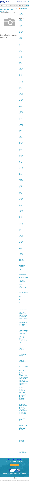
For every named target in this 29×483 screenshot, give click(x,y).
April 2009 (20, 247)
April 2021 (20, 76)
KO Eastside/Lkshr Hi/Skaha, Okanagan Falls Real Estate (22, 316)
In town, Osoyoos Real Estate (22, 287)
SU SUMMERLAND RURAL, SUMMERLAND (22, 433)
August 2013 (20, 185)
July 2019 (20, 101)
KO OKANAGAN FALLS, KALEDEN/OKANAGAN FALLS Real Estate (23, 323)
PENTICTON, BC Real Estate (22, 412)
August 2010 (20, 228)
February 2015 (21, 163)
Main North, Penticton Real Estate (23, 325)
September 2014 (21, 169)
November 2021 (21, 70)
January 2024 (21, 49)
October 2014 (21, 168)
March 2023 (20, 56)
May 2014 (20, 174)
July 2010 (20, 229)
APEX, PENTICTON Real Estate (23, 261)
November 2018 (21, 111)
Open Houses (21, 14)
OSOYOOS (20, 362)
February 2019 (21, 107)
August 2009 (20, 242)
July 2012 (20, 200)
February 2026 (21, 26)
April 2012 (20, 204)
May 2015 (20, 160)
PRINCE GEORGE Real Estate (22, 418)
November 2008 (21, 253)
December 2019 (21, 95)
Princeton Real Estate (22, 420)
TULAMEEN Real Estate (22, 441)
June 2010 (20, 230)
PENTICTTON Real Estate (22, 413)
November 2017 (21, 125)
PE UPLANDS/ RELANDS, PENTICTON (22, 389)
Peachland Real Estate (22, 395)
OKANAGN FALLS (21, 353)
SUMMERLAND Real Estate (22, 440)
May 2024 (20, 44)
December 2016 (21, 138)
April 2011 (20, 218)
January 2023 (21, 57)
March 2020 (20, 92)
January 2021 (21, 80)
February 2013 (21, 192)
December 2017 (21, 124)
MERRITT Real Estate (22, 329)
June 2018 (20, 117)
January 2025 (21, 38)
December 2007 (21, 254)
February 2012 (21, 206)
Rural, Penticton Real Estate (22, 428)
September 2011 (21, 212)
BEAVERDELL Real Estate (22, 265)
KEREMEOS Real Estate (22, 312)
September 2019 (21, 99)
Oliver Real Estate (21, 359)
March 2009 (20, 248)
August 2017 (20, 129)
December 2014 (21, 166)
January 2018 (21, 123)
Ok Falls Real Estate (21, 347)
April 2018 (20, 119)
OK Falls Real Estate (21, 348)
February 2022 (21, 68)
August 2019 (20, 100)
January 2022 (21, 69)
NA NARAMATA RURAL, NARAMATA (23, 330)
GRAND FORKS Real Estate (22, 282)
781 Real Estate (21, 259)
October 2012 (21, 197)
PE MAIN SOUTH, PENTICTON (23, 383)
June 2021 (20, 74)
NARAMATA (20, 335)
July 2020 (20, 87)
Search (27, 5)
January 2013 (21, 193)
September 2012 (21, 198)
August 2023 (20, 51)
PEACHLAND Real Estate (22, 398)
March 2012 (20, 205)
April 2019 (20, 105)
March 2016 (20, 149)
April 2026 (20, 24)
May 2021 (20, 75)
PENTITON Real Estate (22, 414)
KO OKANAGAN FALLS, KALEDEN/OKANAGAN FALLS (23, 320)
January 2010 (21, 236)
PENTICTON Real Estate (22, 407)
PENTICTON (21, 403)
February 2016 (21, 150)
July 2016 (20, 144)
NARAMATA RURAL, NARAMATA (23, 340)
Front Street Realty (21, 280)
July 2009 (20, 243)
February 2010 (21, 235)
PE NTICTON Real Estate (22, 385)
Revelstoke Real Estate (22, 424)
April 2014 (20, 175)
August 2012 (20, 199)
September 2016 (21, 142)
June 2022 (20, 63)
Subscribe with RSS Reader (23, 8)
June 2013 (20, 187)
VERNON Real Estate (21, 451)
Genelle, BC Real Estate (22, 281)
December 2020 (21, 81)
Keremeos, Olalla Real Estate (22, 313)
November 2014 (21, 167)
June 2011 (20, 216)
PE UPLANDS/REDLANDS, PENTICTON (22, 391)
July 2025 (20, 33)
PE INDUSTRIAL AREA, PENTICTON (23, 377)
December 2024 (21, 39)
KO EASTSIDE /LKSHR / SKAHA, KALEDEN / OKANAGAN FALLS (23, 315)
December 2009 (21, 237)
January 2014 (21, 179)
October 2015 (21, 154)
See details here (2, 32)
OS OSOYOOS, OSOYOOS (22, 361)
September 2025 (21, 31)
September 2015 (21, 155)
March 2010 (20, 234)
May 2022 (20, 64)
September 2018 (21, 113)
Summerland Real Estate (22, 439)
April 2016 (20, 148)
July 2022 (20, 62)
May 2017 (20, 132)
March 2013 (20, 191)
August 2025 (20, 32)
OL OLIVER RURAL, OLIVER (22, 354)
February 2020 (21, 93)
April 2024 (20, 45)
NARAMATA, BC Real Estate (22, 343)
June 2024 (20, 43)
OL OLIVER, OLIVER (21, 355)
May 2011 (20, 217)
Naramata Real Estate (21, 336)
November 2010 (21, 224)
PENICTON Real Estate (22, 399)
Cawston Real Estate (21, 270)
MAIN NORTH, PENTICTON (22, 324)
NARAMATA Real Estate (22, 339)
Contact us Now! (14, 464)
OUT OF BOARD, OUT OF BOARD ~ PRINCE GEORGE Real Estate (23, 370)
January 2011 (21, 222)
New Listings (20, 13)
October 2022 (21, 58)
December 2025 (21, 27)
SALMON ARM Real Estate (22, 429)
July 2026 (20, 20)
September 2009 (21, 241)
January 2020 (21, 94)
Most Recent (20, 19)
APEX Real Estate (21, 260)
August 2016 (20, 143)
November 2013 (21, 181)
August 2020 (20, 86)
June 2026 (20, 21)
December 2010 (21, 223)
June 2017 (20, 131)
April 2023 (20, 55)
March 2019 (20, 106)
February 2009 (21, 249)
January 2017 (21, 137)
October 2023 (21, 50)
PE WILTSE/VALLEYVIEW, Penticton (23, 394)
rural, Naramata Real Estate (22, 427)
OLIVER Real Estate (21, 360)
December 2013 (21, 180)
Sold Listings (20, 15)
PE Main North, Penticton (22, 380)
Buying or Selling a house (22, 266)
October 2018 (21, 112)
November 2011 (21, 210)
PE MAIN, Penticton (21, 384)
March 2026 (20, 25)
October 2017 (21, 126)
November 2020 (21, 82)
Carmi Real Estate (21, 267)
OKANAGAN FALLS (21, 349)
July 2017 (20, 130)
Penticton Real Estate (22, 404)
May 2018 (20, 118)
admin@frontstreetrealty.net (21, 1)
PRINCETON (20, 419)
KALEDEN (20, 288)
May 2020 (20, 89)
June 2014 (20, 173)
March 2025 (20, 37)
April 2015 (20, 161)
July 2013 (20, 186)
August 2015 (20, 156)
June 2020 (20, 88)
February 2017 (21, 136)
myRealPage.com (14, 478)
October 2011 (21, 211)
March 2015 (20, 162)
